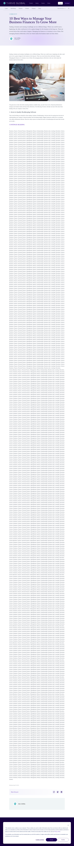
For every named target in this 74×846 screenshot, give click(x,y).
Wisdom (20, 8)
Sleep (39, 8)
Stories (37, 3)
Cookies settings (40, 839)
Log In (60, 3)
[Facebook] (54, 792)
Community (13, 14)
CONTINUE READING (17, 124)
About (48, 3)
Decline (63, 839)
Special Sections (61, 8)
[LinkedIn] (61, 792)
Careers (43, 3)
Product (31, 3)
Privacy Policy (57, 831)
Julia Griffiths (17, 38)
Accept (51, 839)
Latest (6, 8)
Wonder (27, 8)
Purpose (33, 8)
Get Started (67, 3)
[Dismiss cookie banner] (68, 825)
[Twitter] (57, 792)
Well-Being (13, 8)
